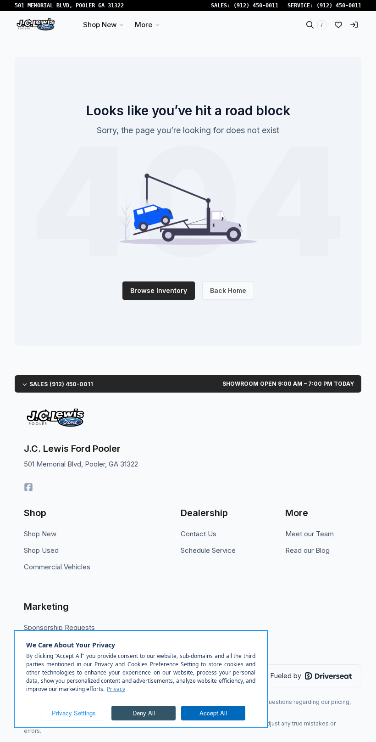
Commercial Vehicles (57, 566)
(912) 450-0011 (255, 5)
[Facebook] (28, 487)
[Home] (35, 24)
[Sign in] (354, 24)
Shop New (40, 533)
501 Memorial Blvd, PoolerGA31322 (69, 5)
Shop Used (41, 550)
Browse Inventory (158, 290)
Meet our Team (309, 533)
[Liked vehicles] (338, 24)
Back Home (228, 290)
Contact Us (198, 533)
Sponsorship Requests (59, 627)
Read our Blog (307, 550)
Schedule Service (208, 550)
